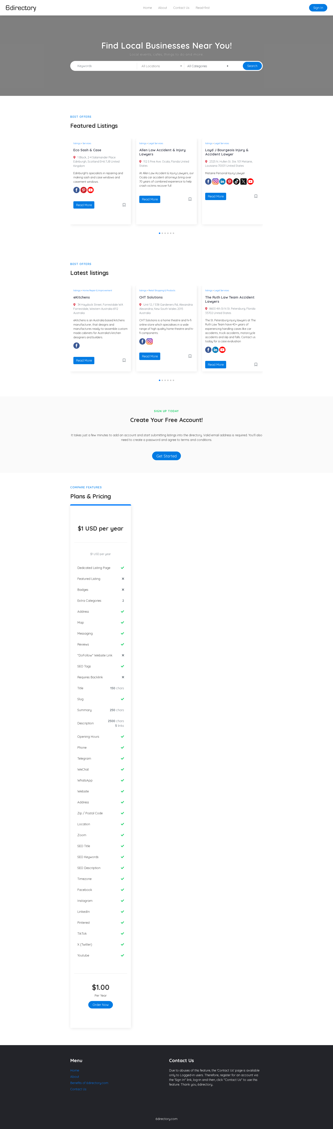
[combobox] (160, 66)
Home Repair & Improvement (97, 290)
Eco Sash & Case (87, 150)
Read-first (203, 8)
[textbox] (160, 66)
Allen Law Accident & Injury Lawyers (162, 152)
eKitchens (81, 297)
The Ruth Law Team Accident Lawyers (229, 299)
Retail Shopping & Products (161, 290)
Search (252, 66)
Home (147, 8)
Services (87, 143)
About (162, 8)
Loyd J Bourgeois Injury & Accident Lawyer (227, 152)
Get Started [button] (166, 455)
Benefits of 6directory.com (89, 1083)
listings (76, 143)
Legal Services (155, 143)
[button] (159, 233)
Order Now (101, 1005)
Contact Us (181, 8)
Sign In (318, 8)
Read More (84, 205)
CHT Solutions (151, 297)
